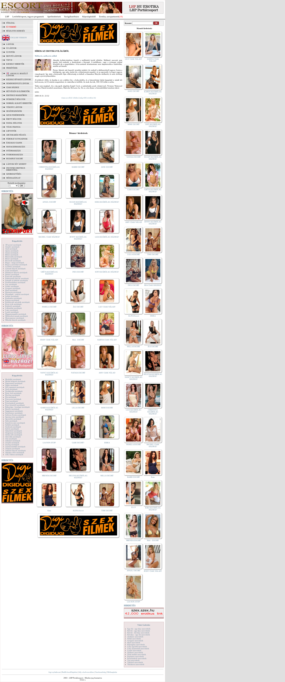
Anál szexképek (11, 249)
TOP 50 (9, 60)
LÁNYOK (10, 44)
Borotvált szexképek (13, 261)
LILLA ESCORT (78, 408)
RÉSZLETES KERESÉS (15, 31)
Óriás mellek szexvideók (136, 654)
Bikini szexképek (11, 255)
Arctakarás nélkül (16, 135)
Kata (49, 511)
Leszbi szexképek (12, 312)
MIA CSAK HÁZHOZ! (153, 285)
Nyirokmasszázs (14, 155)
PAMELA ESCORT (49, 307)
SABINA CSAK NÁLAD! (107, 340)
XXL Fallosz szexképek (14, 454)
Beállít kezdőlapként (69, 672)
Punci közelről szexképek (15, 405)
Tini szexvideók (133, 660)
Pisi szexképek (10, 397)
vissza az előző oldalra (69, 98)
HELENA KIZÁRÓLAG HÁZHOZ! (78, 477)
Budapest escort (14, 159)
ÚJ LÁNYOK (11, 48)
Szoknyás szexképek (13, 427)
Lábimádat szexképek (13, 308)
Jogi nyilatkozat (54, 672)
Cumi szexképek (11, 271)
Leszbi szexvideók (134, 651)
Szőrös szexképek (12, 429)
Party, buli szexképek (13, 393)
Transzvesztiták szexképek (15, 447)
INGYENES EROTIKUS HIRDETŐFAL (15, 169)
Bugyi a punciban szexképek (16, 265)
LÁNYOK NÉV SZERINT (16, 164)
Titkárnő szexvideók (135, 662)
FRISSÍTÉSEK (11, 68)
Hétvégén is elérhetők (18, 91)
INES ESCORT (78, 272)
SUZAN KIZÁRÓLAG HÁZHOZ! (78, 203)
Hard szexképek (11, 290)
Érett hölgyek (13, 119)
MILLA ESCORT (106, 476)
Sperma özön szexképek (14, 417)
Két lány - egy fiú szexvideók (138, 635)
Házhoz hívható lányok (18, 79)
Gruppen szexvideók (135, 641)
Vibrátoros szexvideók (135, 664)
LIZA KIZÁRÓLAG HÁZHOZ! (107, 237)
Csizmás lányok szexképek (15, 269)
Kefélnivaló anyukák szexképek (17, 302)
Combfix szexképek (12, 267)
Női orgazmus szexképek (14, 387)
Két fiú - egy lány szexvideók (138, 631)
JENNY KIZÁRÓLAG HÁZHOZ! (78, 238)
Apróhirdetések (54, 16)
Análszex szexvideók (135, 637)
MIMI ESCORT (107, 408)
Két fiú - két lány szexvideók (138, 633)
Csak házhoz (12, 87)
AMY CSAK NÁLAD (107, 373)
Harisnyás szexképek (13, 292)
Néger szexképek (11, 385)
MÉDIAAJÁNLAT (13, 178)
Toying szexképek (12, 445)
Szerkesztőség (100, 672)
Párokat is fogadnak (17, 139)
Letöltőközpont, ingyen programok (28, 16)
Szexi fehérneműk (15, 115)
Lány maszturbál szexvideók (138, 649)
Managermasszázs (15, 147)
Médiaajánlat (112, 672)
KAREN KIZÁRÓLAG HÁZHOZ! (49, 409)
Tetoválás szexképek (13, 437)
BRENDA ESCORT (49, 476)
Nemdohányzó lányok (17, 83)
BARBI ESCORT (78, 167)
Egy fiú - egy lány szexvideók (138, 629)
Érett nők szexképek (13, 276)
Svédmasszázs (13, 151)
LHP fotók (11, 131)
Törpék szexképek (12, 443)
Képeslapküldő (89, 16)
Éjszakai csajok (14, 143)
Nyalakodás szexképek (14, 391)
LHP (7, 16)
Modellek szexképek (13, 379)
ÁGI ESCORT (78, 307)
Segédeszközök (14, 111)
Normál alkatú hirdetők (19, 103)
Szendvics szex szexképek (15, 423)
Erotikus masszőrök (16, 95)
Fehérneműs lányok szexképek (17, 278)
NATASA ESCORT (78, 373)
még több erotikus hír (87, 98)
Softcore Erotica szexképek (15, 415)
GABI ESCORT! (78, 443)
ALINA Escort (78, 511)
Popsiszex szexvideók (135, 656)
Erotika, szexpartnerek (109, 16)
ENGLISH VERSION (18, 38)
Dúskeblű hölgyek (15, 99)
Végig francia (13, 127)
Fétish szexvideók (134, 639)
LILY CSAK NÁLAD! (106, 307)
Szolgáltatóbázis (71, 16)
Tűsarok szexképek (12, 449)
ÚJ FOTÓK (10, 52)
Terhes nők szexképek (13, 435)
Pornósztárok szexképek (14, 403)
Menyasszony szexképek (14, 318)
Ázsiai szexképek (11, 253)
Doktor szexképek (12, 274)
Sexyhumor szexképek (14, 413)
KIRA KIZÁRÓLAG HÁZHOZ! (107, 202)
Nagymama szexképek (13, 383)
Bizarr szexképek (11, 259)
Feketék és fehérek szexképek (16, 280)
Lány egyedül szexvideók (137, 647)
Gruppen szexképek (12, 288)
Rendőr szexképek (12, 409)
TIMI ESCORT (107, 511)
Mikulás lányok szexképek (15, 320)
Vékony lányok (14, 107)
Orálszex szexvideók (135, 652)
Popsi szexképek (11, 401)
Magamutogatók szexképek (15, 314)
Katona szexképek (12, 300)
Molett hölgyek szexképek (15, 381)
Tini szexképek (11, 439)
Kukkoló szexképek (12, 306)
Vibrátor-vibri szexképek (14, 453)
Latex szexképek (11, 310)
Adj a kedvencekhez (86, 672)
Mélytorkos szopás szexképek (16, 316)
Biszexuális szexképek (13, 257)
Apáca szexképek (11, 251)
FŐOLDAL (10, 23)
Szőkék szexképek (12, 425)
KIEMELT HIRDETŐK (15, 64)
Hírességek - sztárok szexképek (17, 294)
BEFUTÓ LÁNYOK (14, 56)
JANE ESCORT (107, 167)
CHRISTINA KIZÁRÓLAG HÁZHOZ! (49, 168)
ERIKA (107, 443)
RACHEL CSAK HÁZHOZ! (49, 237)
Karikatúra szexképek (13, 298)
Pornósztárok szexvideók (136, 658)
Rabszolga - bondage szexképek (17, 407)
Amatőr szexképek (12, 247)
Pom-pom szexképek (13, 399)
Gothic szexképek (12, 286)
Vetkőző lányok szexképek (15, 451)
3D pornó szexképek (13, 245)
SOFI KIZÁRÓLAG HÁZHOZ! (107, 272)
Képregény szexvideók (136, 645)
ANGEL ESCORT (49, 202)
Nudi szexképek (11, 389)
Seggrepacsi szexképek (14, 411)
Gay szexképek (11, 284)
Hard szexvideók (133, 643)
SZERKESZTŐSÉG (13, 174)
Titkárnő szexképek (12, 441)
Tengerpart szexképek (13, 433)
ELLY (133, 507)
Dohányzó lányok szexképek (16, 272)
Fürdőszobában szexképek (15, 282)
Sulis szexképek (11, 421)
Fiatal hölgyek (14, 123)
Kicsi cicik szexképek (13, 304)
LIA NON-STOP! (49, 443)
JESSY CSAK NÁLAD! (49, 340)
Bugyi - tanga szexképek (14, 263)
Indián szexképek (12, 296)
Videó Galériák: (143, 625)
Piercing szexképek (12, 395)
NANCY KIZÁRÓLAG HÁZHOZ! (49, 374)
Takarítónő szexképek (13, 431)
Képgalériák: (17, 241)
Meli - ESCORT (78, 340)
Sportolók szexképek (13, 419)
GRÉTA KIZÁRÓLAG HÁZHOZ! (49, 273)
